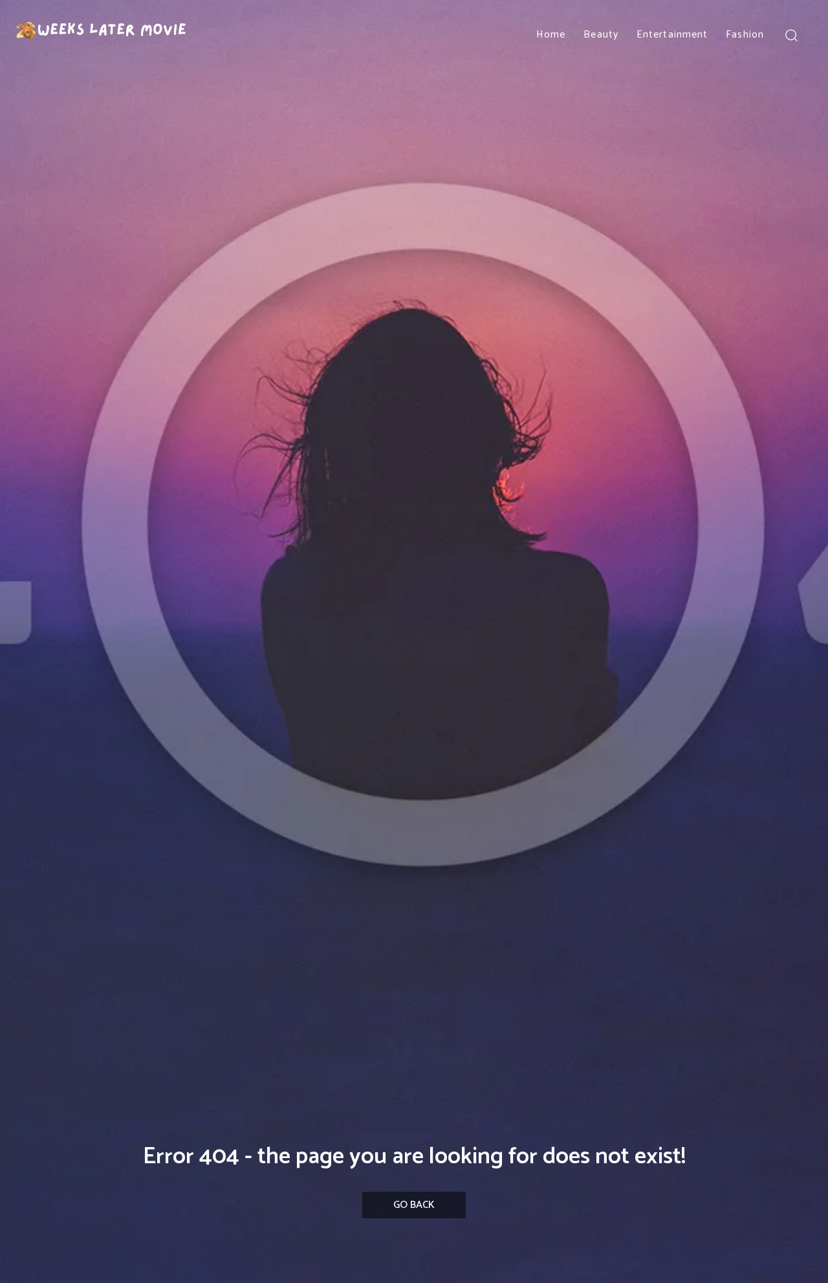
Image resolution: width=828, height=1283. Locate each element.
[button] (791, 34)
